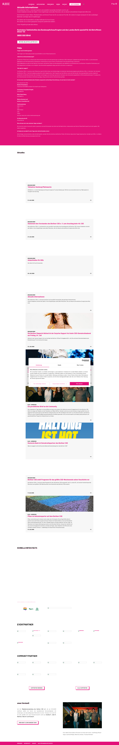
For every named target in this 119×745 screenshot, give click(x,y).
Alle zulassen (79, 383)
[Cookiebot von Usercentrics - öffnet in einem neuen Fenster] (83, 361)
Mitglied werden (50, 571)
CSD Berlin (31, 4)
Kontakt (64, 4)
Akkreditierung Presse (81, 583)
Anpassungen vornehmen (59, 383)
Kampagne (20, 571)
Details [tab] (59, 365)
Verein (58, 4)
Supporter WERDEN (36, 688)
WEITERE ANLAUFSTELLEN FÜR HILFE (28, 42)
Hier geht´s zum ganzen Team (27, 722)
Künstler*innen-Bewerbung (24, 583)
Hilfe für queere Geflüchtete (45, 743)
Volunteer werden (51, 583)
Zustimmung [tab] (39, 365)
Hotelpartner (41, 4)
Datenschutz (27, 743)
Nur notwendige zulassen (40, 383)
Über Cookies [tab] (80, 365)
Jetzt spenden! (75, 4)
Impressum (19, 743)
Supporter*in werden (81, 571)
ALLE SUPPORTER (82, 688)
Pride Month (50, 4)
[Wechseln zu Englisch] (83, 6)
